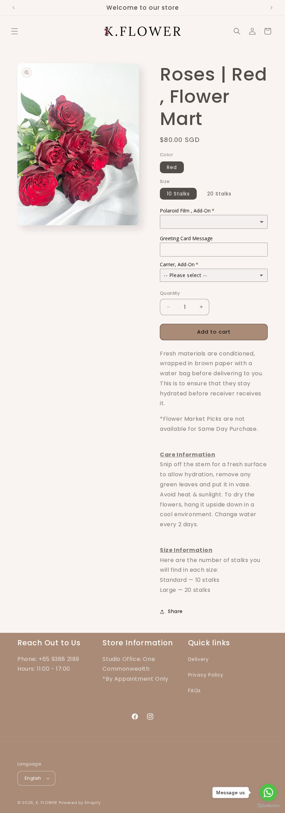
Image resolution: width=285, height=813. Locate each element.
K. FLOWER (46, 802)
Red (172, 167)
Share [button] (175, 611)
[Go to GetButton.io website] (268, 806)
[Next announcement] (271, 7)
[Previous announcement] (13, 7)
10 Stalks (178, 193)
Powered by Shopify (80, 802)
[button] (14, 31)
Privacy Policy (205, 674)
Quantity (170, 293)
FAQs (194, 690)
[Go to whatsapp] (268, 792)
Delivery (198, 659)
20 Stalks (219, 193)
